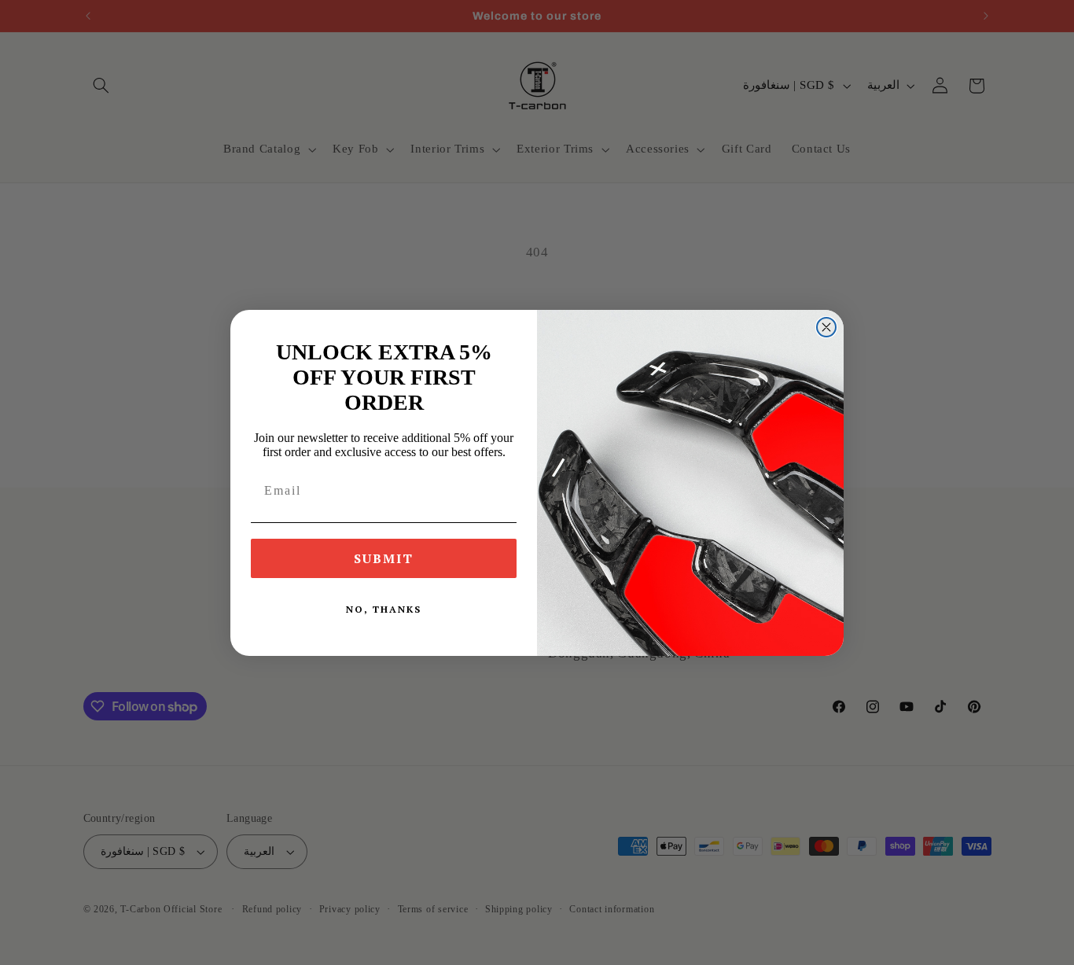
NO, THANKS (383, 609)
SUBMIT (384, 558)
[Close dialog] (826, 327)
